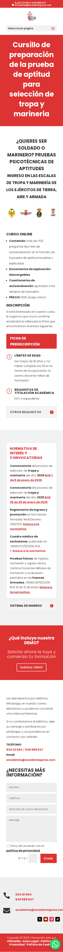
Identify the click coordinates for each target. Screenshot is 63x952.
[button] (55, 944)
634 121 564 (23, 2)
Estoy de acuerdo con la (25, 848)
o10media (14, 941)
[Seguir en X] (39, 919)
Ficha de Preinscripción (25, 341)
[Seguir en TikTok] (57, 919)
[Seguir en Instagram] (51, 919)
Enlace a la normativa (29, 551)
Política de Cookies (40, 944)
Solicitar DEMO (31, 667)
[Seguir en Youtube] (45, 919)
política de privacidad (23, 851)
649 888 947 (39, 2)
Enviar (48, 858)
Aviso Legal (31, 941)
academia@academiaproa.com (30, 760)
